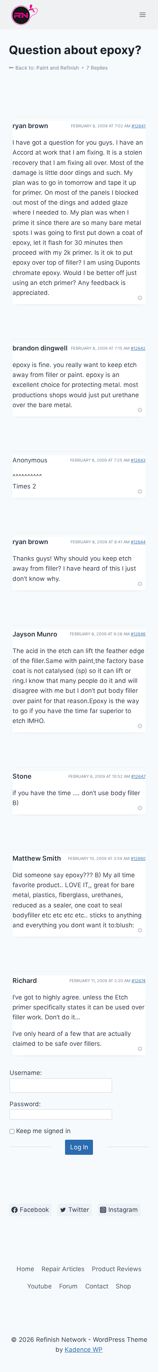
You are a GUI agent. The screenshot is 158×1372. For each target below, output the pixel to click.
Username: (26, 1072)
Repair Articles (63, 1269)
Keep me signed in (43, 1131)
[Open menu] (142, 14)
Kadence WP (84, 1349)
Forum (68, 1286)
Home (25, 1269)
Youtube (39, 1286)
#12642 (138, 348)
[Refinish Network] (24, 14)
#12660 (138, 858)
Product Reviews (116, 1269)
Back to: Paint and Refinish (46, 68)
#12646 (138, 633)
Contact (96, 1286)
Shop (123, 1286)
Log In (79, 1147)
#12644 (138, 541)
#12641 (139, 125)
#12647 (138, 776)
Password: (25, 1104)
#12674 (139, 980)
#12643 (138, 460)
